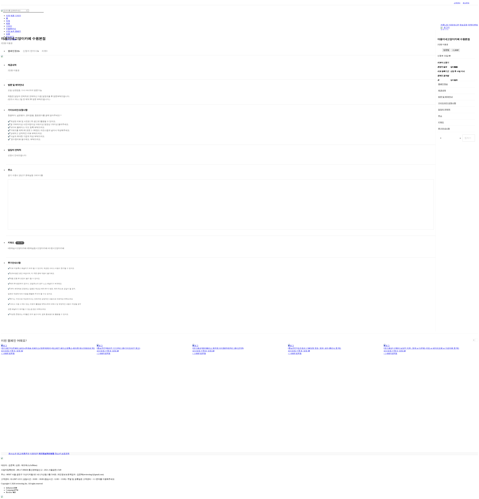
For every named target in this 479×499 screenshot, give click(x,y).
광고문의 (466, 3)
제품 (12, 16)
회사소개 (12, 454)
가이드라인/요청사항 (447, 103)
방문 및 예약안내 (445, 97)
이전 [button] (474, 340)
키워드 (441, 122)
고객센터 (457, 3)
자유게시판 (454, 25)
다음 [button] (476, 340)
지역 (8, 16)
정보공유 (464, 25)
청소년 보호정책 (62, 454)
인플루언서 (11, 29)
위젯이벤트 (473, 25)
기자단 (18, 16)
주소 (440, 116)
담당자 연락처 (444, 110)
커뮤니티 (445, 25)
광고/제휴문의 (23, 454)
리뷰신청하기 (451, 138)
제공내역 (442, 91)
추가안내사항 (444, 129)
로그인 (447, 27)
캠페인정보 (443, 84)
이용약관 (34, 454)
